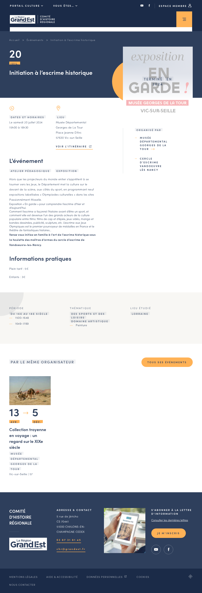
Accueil (14, 40)
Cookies (143, 577)
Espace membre (173, 6)
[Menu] (184, 19)
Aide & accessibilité (62, 577)
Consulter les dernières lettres (169, 520)
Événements (35, 40)
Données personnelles (105, 577)
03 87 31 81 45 (69, 540)
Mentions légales (23, 577)
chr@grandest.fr (71, 549)
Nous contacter (22, 585)
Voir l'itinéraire (72, 146)
